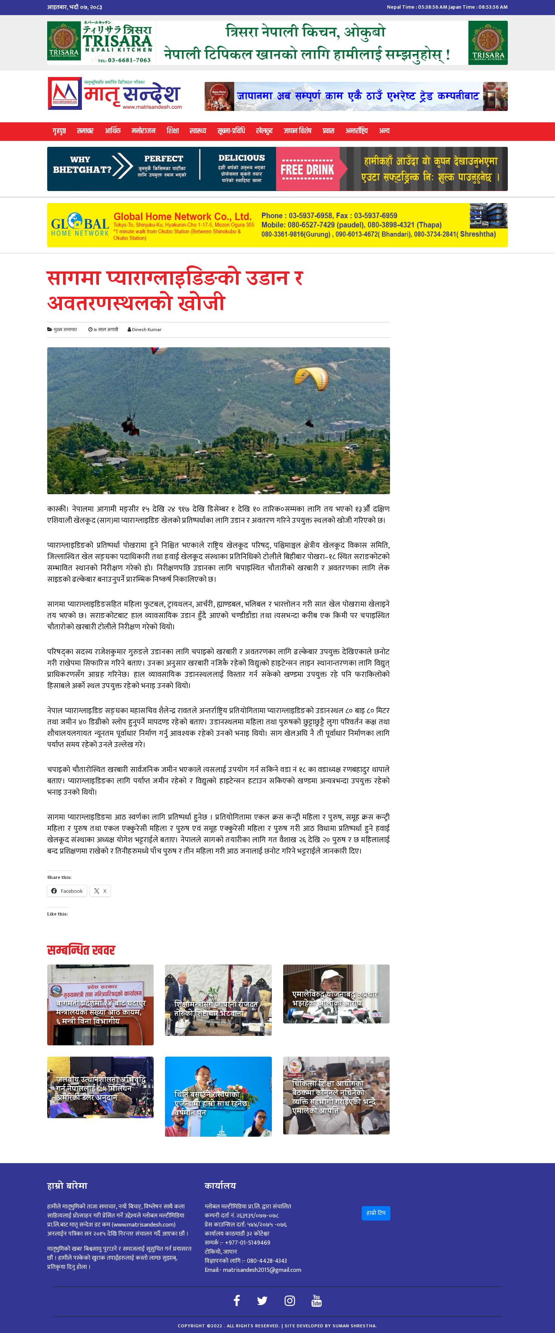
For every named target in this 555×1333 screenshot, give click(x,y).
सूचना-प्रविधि (231, 131)
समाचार (85, 131)
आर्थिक (112, 131)
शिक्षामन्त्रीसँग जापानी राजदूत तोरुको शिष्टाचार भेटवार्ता (216, 1010)
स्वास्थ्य (198, 131)
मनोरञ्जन (144, 131)
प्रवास (328, 131)
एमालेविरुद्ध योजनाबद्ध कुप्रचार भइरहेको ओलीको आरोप (334, 1000)
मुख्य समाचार (65, 329)
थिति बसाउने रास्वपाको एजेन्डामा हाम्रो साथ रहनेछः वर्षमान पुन (212, 1105)
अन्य (384, 131)
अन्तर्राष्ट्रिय (356, 131)
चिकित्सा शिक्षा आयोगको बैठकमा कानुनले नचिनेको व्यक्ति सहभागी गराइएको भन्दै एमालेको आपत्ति (334, 1098)
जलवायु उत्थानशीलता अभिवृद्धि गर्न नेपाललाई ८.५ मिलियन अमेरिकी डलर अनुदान (101, 1089)
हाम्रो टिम (376, 1213)
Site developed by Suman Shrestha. (331, 1325)
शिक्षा (173, 131)
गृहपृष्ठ (59, 131)
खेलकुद (264, 131)
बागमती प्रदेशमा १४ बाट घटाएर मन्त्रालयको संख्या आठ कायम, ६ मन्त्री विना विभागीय (101, 1013)
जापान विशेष (297, 131)
